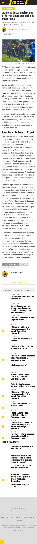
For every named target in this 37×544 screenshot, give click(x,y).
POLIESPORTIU (11, 517)
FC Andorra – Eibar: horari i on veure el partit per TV (22, 347)
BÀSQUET (19, 517)
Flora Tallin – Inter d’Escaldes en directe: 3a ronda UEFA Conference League (23, 357)
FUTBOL (3, 517)
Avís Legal (19, 520)
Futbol (5, 267)
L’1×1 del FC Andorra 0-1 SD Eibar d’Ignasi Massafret (23, 318)
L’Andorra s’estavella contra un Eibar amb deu (22, 297)
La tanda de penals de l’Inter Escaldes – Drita (21, 404)
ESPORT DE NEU (27, 517)
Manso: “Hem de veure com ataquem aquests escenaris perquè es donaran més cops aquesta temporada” (21, 309)
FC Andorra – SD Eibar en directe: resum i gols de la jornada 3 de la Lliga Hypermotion (20, 329)
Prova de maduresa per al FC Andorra (21, 339)
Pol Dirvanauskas (20, 30)
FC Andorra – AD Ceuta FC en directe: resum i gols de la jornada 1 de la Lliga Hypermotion (21, 425)
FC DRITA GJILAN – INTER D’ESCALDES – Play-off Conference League (20, 376)
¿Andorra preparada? (19, 365)
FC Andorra (24, 264)
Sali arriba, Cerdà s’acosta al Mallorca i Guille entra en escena (23, 385)
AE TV (34, 517)
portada (13, 267)
